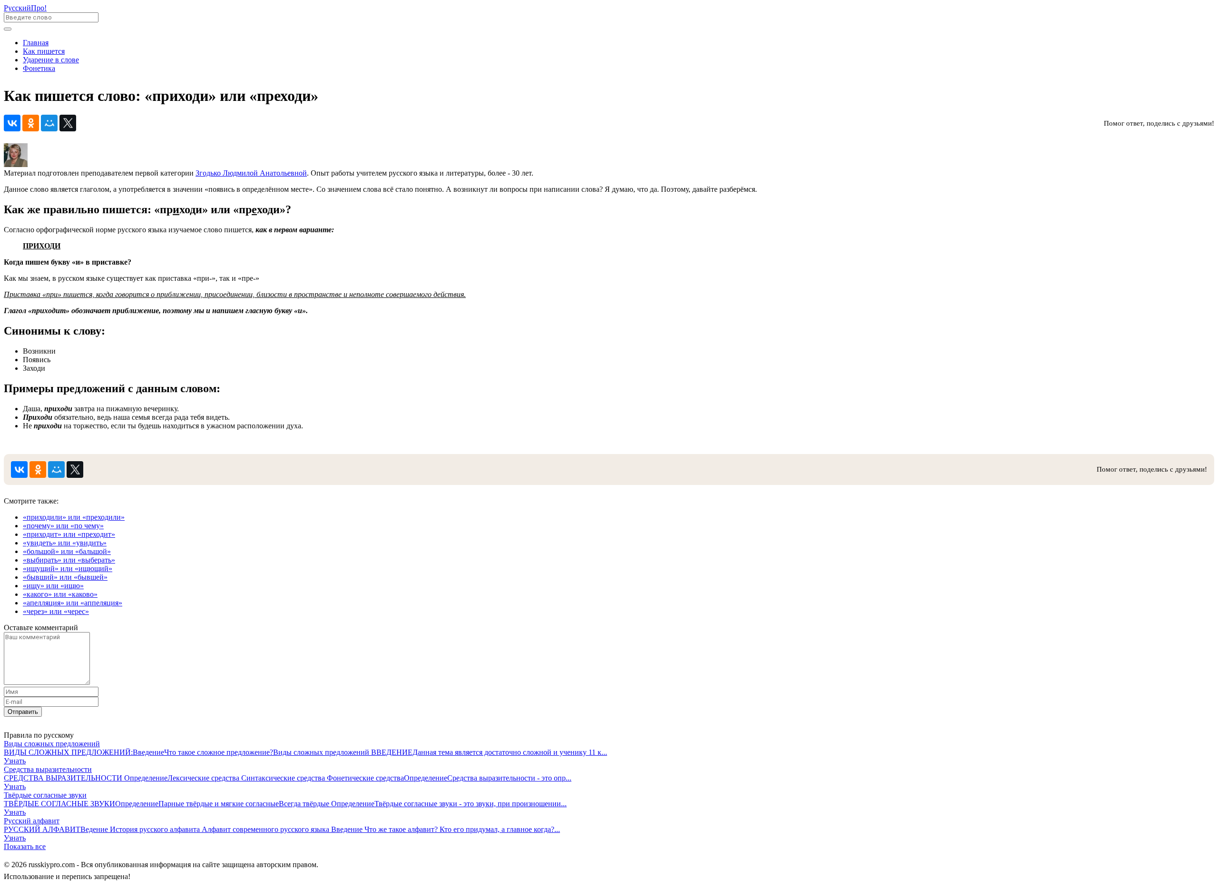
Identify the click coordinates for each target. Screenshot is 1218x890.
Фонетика (39, 68)
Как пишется (44, 51)
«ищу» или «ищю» (53, 586)
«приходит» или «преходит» (69, 534)
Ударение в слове (51, 60)
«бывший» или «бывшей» (65, 577)
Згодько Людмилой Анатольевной (251, 173)
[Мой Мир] (49, 123)
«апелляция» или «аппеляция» (72, 603)
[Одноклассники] (30, 123)
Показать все (25, 846)
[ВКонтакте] (12, 123)
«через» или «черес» (56, 611)
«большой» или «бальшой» (67, 551)
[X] (67, 123)
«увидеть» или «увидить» (65, 543)
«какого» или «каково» (60, 594)
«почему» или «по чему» (63, 526)
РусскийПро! (25, 8)
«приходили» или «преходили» (74, 517)
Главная (36, 43)
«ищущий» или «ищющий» (67, 568)
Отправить (23, 711)
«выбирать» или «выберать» (69, 560)
